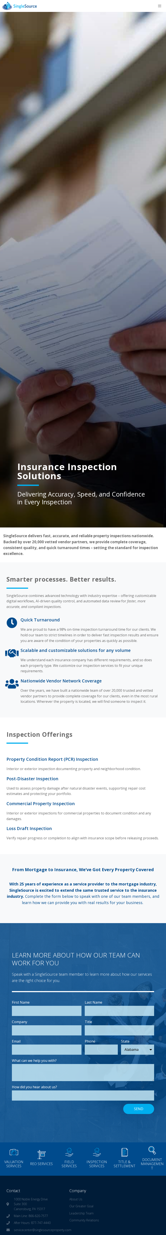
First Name (21, 1002)
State (125, 1041)
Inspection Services (96, 1163)
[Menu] (160, 6)
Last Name (93, 1002)
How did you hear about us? (34, 1087)
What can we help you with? (34, 1060)
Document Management (152, 1163)
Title (88, 1021)
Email (16, 1041)
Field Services (69, 1163)
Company (19, 1021)
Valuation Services (13, 1163)
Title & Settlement (124, 1163)
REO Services (41, 1163)
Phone (90, 1041)
